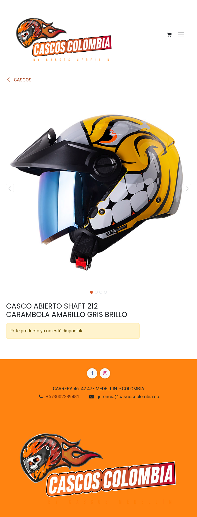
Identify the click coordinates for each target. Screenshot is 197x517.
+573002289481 (62, 396)
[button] (10, 188)
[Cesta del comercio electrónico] (169, 34)
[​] (92, 373)
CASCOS (22, 80)
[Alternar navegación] (181, 34)
